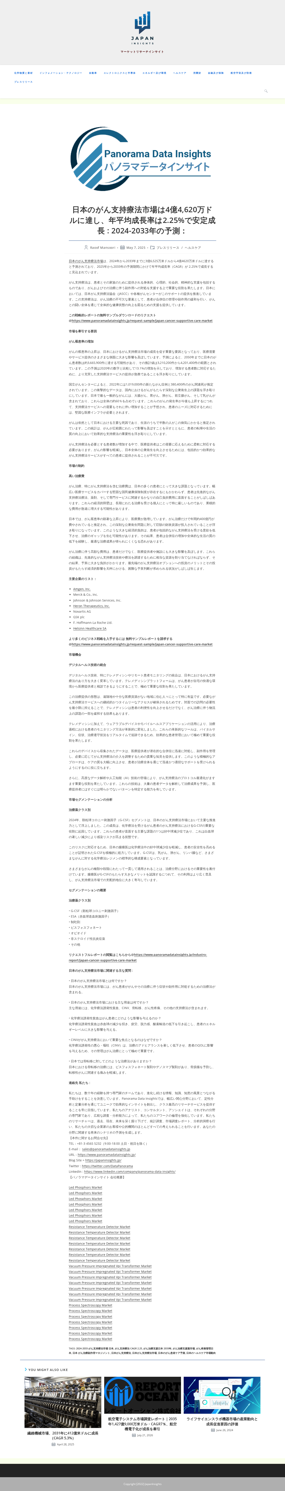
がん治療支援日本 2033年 (157, 1348)
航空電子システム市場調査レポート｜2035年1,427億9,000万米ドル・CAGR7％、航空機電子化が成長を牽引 (142, 1423)
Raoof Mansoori (102, 247)
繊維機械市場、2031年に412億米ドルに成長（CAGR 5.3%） (62, 1435)
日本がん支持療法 (121, 1352)
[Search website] (266, 90)
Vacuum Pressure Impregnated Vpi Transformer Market (110, 1266)
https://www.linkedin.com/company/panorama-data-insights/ (129, 1171)
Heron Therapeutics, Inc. (91, 606)
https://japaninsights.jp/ (103, 1160)
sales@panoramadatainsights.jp (106, 1149)
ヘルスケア (193, 247)
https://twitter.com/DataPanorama (107, 1166)
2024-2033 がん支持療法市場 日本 (95, 1348)
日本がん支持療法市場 (144, 1352)
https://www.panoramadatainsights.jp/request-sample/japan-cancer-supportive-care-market (142, 320)
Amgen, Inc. (82, 589)
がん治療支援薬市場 (184, 1348)
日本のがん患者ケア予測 (171, 1352)
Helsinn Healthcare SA (89, 628)
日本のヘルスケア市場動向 (201, 1352)
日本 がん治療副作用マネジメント (91, 1352)
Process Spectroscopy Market (90, 1305)
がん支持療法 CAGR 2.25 (128, 1348)
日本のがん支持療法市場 (86, 261)
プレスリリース (168, 247)
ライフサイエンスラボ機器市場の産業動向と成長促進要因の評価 (222, 1421)
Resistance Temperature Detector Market (99, 1227)
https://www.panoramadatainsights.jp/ (107, 1154)
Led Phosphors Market (85, 1187)
